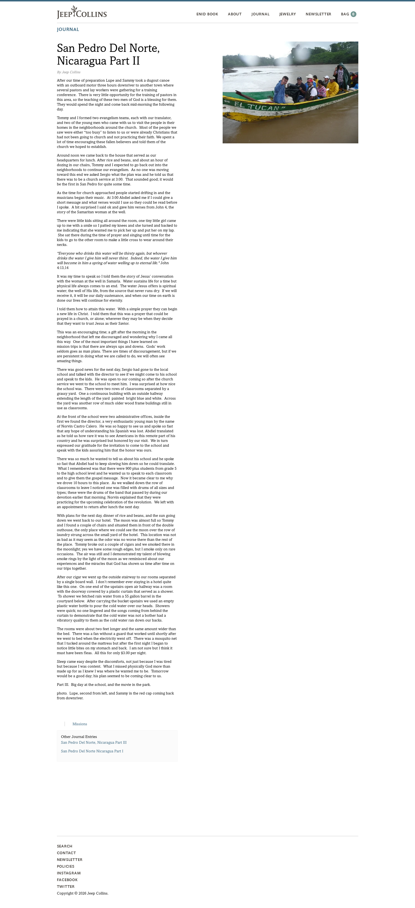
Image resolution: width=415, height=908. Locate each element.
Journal (260, 14)
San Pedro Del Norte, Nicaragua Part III (94, 742)
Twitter (66, 886)
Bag (347, 14)
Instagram (69, 873)
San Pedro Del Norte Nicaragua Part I (92, 751)
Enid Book (207, 14)
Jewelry (287, 14)
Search (65, 846)
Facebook (67, 880)
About (235, 14)
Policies (65, 866)
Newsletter (318, 14)
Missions (80, 724)
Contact (66, 853)
